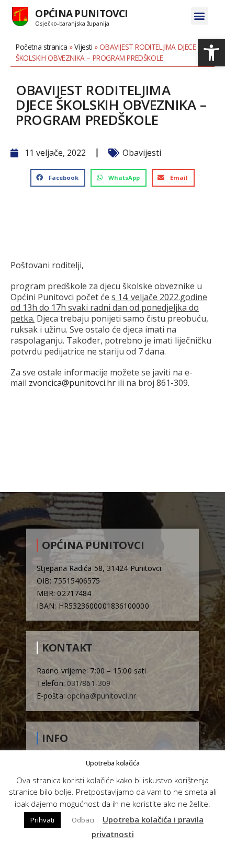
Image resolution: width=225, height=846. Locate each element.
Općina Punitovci (81, 13)
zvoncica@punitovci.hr (72, 382)
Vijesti (83, 47)
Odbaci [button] (83, 820)
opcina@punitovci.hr (101, 696)
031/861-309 (88, 683)
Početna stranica (42, 47)
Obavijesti (141, 152)
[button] (211, 52)
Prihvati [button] (42, 820)
